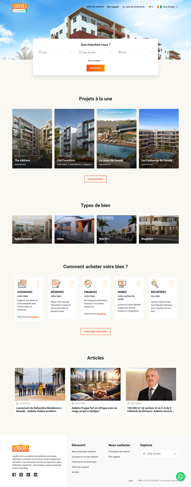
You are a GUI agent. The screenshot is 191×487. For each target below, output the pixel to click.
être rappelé (113, 7)
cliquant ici (34, 317)
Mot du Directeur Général (84, 451)
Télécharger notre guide (95, 331)
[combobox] (55, 52)
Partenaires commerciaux (84, 462)
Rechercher (95, 68)
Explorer (146, 445)
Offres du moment (95, 7)
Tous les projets (95, 179)
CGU (131, 481)
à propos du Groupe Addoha (85, 457)
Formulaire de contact (118, 451)
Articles (75, 472)
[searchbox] (56, 53)
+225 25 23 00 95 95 (134, 7)
